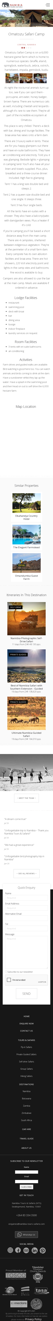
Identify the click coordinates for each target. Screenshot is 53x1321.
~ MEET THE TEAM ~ (26, 798)
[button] (47, 5)
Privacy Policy (33, 1319)
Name (8, 893)
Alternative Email (13, 913)
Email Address (12, 903)
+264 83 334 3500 (26, 1215)
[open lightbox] (13, 79)
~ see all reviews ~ (27, 873)
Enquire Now (27, 1023)
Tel (6, 924)
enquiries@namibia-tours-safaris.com (26, 1223)
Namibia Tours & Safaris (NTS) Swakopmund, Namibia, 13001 (26, 1205)
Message (9, 934)
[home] (14, 4)
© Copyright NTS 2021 (26, 1311)
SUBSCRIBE (26, 1187)
